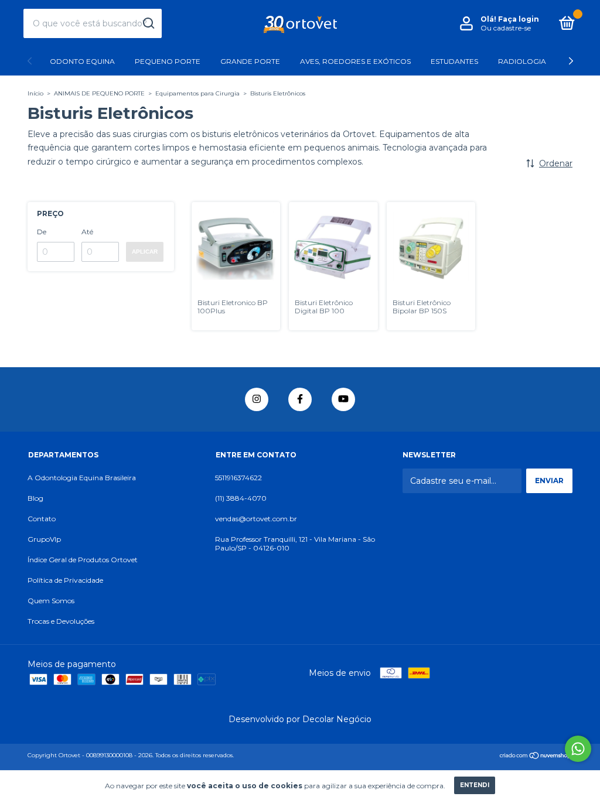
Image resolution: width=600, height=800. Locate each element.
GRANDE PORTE (250, 61)
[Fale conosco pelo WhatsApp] (578, 749)
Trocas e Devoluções (61, 621)
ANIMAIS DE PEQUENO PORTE (99, 93)
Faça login (518, 19)
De (41, 231)
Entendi (474, 785)
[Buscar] (148, 23)
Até (87, 231)
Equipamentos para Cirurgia (197, 93)
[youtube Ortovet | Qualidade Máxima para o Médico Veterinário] (343, 399)
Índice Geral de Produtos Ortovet (83, 559)
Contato (42, 518)
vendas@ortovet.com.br (256, 518)
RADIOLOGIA (522, 61)
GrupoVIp (44, 539)
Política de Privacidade (65, 580)
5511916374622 (238, 477)
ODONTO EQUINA (82, 61)
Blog (35, 498)
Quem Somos (51, 600)
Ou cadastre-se (505, 27)
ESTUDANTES (454, 61)
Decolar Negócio (336, 719)
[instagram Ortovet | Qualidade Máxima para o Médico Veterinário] (256, 399)
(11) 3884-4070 (241, 498)
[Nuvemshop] (535, 756)
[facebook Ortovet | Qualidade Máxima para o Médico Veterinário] (300, 399)
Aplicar (145, 251)
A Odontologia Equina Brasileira (82, 477)
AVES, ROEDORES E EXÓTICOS (355, 61)
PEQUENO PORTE (167, 61)
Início (35, 93)
